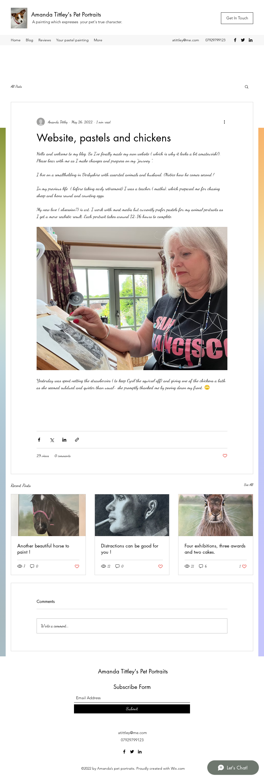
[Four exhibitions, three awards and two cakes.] (215, 515)
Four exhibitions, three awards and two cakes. (215, 549)
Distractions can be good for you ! (129, 549)
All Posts (16, 86)
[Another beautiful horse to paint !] (48, 515)
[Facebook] (235, 40)
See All (248, 484)
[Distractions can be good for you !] (132, 515)
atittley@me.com (185, 40)
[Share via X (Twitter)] (51, 439)
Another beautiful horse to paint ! (43, 549)
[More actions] (224, 122)
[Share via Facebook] (39, 439)
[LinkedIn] (250, 40)
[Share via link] (77, 439)
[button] (246, 86)
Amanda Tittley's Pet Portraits (66, 14)
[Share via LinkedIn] (64, 439)
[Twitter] (242, 40)
